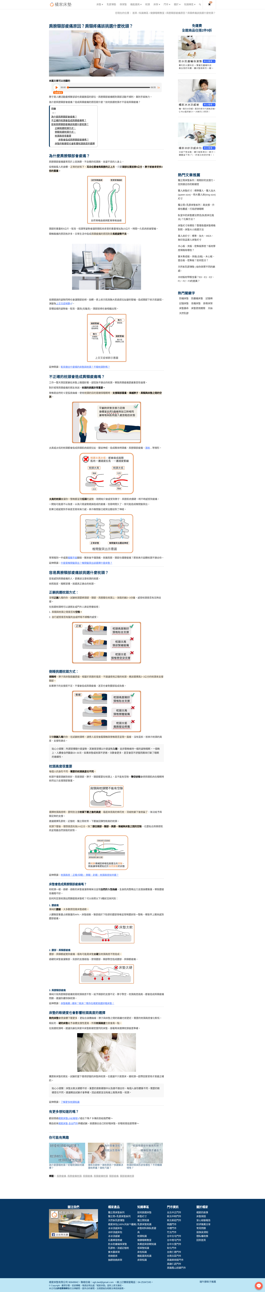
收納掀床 (112, 1256)
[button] (106, 53)
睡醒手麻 (72, 557)
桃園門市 (171, 1224)
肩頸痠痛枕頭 (101, 1176)
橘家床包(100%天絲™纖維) (122, 1224)
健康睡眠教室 (144, 1240)
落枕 (147, 448)
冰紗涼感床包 (115, 1232)
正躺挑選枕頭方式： (65, 128)
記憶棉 (209, 298)
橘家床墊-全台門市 (68, 1123)
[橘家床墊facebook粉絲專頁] (73, 1224)
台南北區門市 (174, 1256)
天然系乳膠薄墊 (116, 1220)
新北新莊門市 (174, 1220)
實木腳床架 (114, 1252)
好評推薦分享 (203, 1224)
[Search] (200, 4)
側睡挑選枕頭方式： (65, 132)
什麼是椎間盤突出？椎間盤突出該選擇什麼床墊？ (86, 563)
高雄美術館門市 (175, 1260)
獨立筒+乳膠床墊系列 (119, 1216)
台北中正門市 (174, 1212)
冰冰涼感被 (114, 1236)
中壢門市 (171, 1228)
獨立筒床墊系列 (116, 1212)
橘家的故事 (202, 1212)
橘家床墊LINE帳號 (68, 1118)
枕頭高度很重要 (63, 136)
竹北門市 (171, 1232)
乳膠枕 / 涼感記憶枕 (118, 1248)
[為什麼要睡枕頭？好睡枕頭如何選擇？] (67, 1153)
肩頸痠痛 (87, 1176)
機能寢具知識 (144, 1256)
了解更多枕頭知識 (70, 1102)
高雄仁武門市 (174, 1264)
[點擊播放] (56, 87)
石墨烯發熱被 (115, 1240)
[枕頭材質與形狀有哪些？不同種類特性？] (145, 1153)
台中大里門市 (174, 1244)
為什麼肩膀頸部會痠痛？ (64, 117)
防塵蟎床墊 (197, 298)
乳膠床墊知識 (144, 1224)
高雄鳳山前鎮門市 (176, 1268)
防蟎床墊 (184, 298)
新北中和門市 (174, 1216)
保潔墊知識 (143, 1248)
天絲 (210, 308)
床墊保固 (201, 1216)
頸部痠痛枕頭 (127, 1176)
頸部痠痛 (114, 1176)
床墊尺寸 (142, 1216)
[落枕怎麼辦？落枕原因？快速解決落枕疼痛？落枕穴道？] (106, 1153)
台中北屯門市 (174, 1236)
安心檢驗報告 (203, 1220)
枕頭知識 (142, 1236)
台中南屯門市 (174, 1240)
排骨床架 (208, 303)
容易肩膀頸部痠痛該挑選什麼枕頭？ (70, 124)
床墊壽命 (184, 308)
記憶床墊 (184, 303)
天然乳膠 (184, 313)
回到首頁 (201, 1240)
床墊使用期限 (198, 308)
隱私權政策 (202, 1236)
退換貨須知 (202, 1232)
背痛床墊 (196, 303)
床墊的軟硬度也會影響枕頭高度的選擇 (75, 143)
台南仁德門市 (174, 1252)
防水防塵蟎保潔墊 (117, 1244)
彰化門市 (171, 1248)
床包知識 (142, 1252)
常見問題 (201, 1228)
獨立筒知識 (143, 1220)
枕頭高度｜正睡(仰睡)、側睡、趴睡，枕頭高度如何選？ (90, 875)
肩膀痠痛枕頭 (74, 1176)
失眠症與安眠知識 (146, 1244)
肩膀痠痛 (61, 1176)
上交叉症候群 (63, 303)
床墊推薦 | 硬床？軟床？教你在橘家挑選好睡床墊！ (87, 1003)
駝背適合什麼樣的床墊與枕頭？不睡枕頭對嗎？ (85, 367)
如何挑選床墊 (144, 1212)
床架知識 (142, 1260)
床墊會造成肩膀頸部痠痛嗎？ (73, 139)
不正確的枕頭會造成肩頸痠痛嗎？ (68, 120)
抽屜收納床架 (115, 1260)
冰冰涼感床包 (115, 1228)
